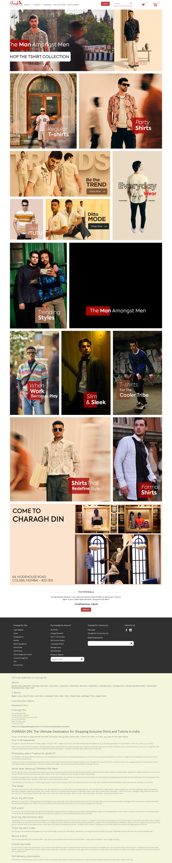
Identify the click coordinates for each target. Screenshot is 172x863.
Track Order (73, 5)
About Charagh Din (20, 644)
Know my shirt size (22, 798)
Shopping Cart (18, 637)
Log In (105, 4)
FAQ (14, 661)
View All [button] (86, 609)
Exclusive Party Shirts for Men (135, 686)
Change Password (57, 633)
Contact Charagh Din (20, 658)
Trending (47, 5)
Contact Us (30, 701)
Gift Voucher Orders (57, 640)
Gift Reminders (56, 651)
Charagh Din (19, 710)
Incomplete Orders (57, 644)
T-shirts (36, 5)
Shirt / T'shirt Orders (58, 637)
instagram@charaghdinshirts (29, 726)
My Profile (54, 630)
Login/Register (18, 630)
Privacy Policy (18, 665)
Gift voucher (59, 5)
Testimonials (17, 647)
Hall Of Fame (17, 651)
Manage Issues (56, 647)
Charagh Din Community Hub (98, 633)
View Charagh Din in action (22, 654)
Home (15, 633)
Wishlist (16, 640)
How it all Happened (23, 740)
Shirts (27, 5)
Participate (91, 630)
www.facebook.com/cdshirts (60, 726)
